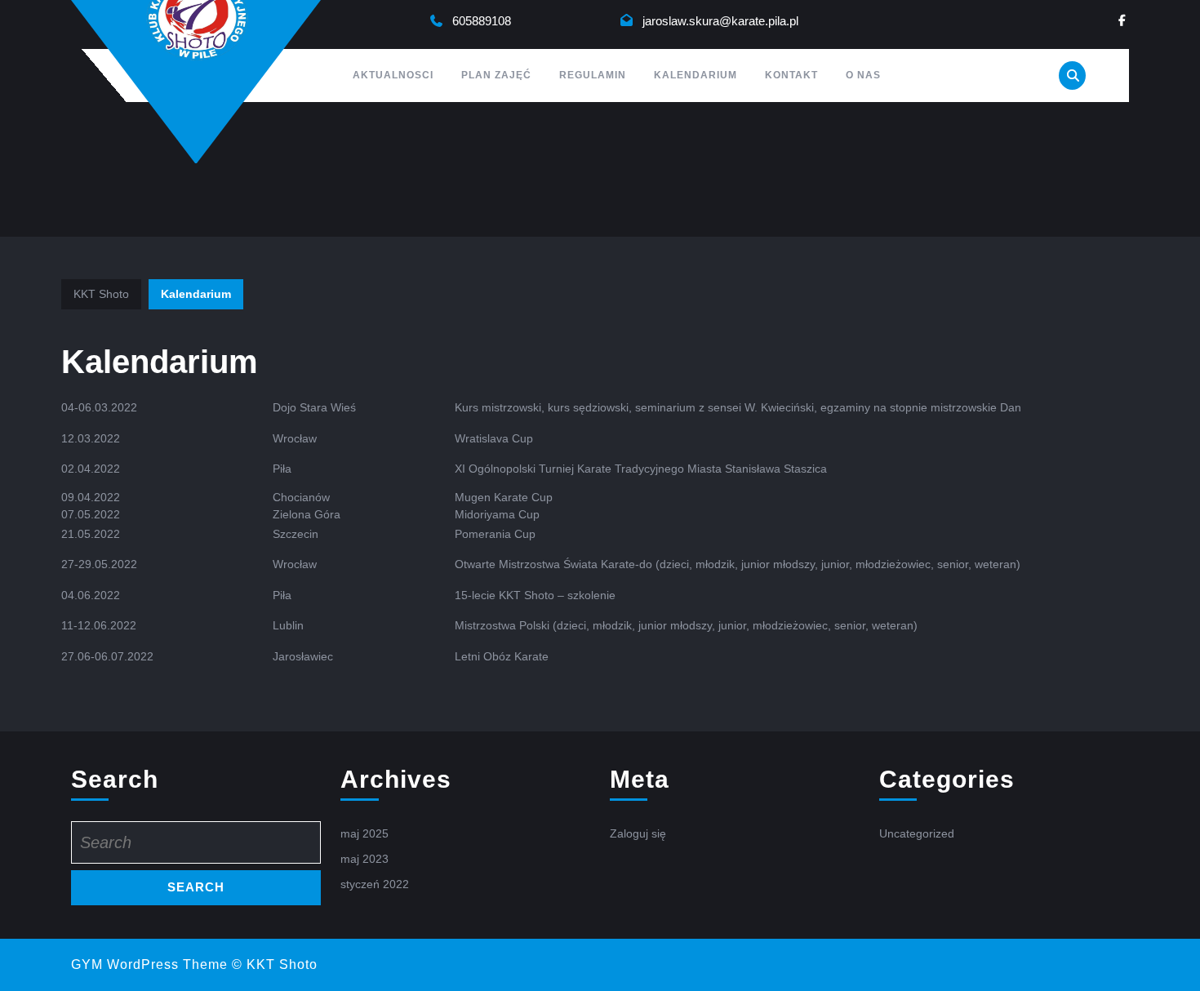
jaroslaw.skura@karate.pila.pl (720, 21)
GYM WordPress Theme (149, 964)
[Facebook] (1122, 20)
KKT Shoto (101, 293)
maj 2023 (364, 858)
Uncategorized (916, 833)
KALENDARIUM (695, 75)
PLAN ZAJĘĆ (496, 75)
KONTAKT (791, 75)
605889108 (481, 21)
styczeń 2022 (374, 884)
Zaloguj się (638, 833)
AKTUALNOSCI (393, 75)
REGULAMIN (592, 75)
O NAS (863, 75)
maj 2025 (364, 833)
